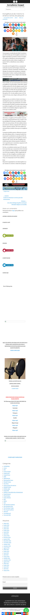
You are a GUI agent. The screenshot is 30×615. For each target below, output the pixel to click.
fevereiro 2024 (7, 537)
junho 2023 (6, 551)
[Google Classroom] (19, 30)
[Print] (10, 30)
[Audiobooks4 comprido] (15, 186)
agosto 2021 (6, 561)
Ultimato (6, 511)
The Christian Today (9, 508)
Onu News (6, 483)
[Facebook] (4, 25)
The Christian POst (8, 506)
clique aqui (15, 410)
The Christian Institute (9, 504)
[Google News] (5, 30)
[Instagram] (11, 28)
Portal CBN (6, 490)
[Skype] (19, 28)
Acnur (5, 468)
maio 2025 (6, 527)
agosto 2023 (6, 548)
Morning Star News (8, 480)
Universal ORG (7, 515)
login (13, 210)
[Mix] (21, 25)
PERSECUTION (7, 487)
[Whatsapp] (24, 25)
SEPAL (5, 501)
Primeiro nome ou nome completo (11, 576)
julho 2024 (6, 528)
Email (4, 582)
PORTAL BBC (7, 489)
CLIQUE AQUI (15, 388)
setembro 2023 (7, 546)
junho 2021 (6, 565)
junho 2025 (6, 525)
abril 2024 (6, 534)
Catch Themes (17, 610)
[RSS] (25, 30)
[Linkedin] (13, 25)
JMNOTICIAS (7, 478)
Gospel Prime (6, 191)
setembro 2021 (7, 560)
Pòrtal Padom (7, 496)
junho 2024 (6, 530)
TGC (5, 503)
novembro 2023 (7, 542)
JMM (5, 476)
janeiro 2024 (7, 539)
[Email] (13, 30)
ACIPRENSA (7, 466)
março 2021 (6, 570)
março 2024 (6, 535)
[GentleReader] (22, 30)
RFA (5, 499)
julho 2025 (6, 523)
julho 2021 (6, 563)
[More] (13, 33)
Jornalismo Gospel (15, 5)
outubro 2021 (7, 558)
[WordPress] (25, 28)
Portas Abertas (7, 497)
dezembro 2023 (7, 541)
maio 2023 (6, 553)
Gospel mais (7, 473)
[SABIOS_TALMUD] (15, 81)
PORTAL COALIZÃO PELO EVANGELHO (13, 492)
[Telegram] (22, 28)
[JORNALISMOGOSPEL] (15, 189)
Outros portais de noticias (10, 485)
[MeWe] (18, 25)
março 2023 (6, 556)
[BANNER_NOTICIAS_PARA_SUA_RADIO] (15, 116)
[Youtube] (8, 30)
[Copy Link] (16, 30)
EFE (5, 470)
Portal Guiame (7, 494)
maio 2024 (6, 532)
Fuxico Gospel (7, 471)
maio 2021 (6, 567)
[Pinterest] (16, 25)
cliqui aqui (15, 405)
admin (16, 17)
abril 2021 (6, 568)
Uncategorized (7, 513)
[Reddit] (10, 25)
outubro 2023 (7, 544)
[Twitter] (7, 25)
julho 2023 (6, 549)
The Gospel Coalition (9, 510)
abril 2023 (6, 555)
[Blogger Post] (13, 28)
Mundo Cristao (7, 482)
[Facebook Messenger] (16, 28)
